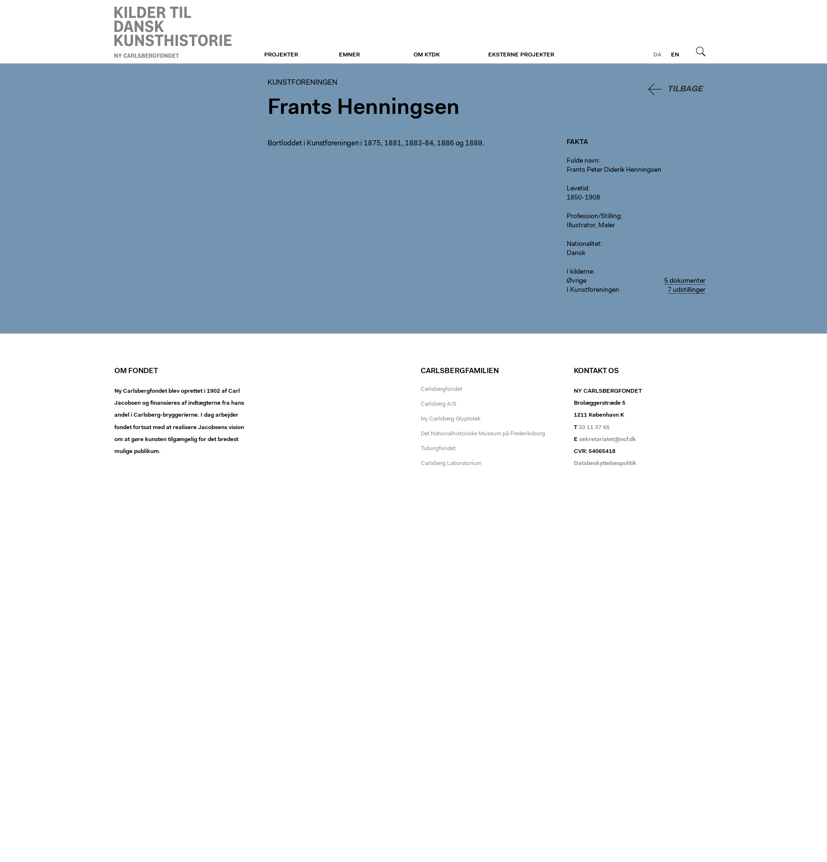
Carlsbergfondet (441, 389)
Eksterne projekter (521, 55)
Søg (701, 51)
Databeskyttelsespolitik (605, 463)
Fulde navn (583, 161)
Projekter (281, 55)
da (657, 55)
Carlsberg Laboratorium (451, 463)
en (675, 55)
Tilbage (685, 89)
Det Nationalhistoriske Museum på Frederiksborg (483, 434)
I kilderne (580, 272)
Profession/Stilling (594, 216)
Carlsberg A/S (439, 404)
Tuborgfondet (438, 449)
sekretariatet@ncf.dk (607, 439)
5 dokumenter (684, 281)
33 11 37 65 (594, 428)
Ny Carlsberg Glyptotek (451, 419)
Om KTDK (427, 55)
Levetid (577, 189)
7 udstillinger (686, 290)
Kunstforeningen (173, 32)
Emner (349, 55)
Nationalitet (584, 244)
